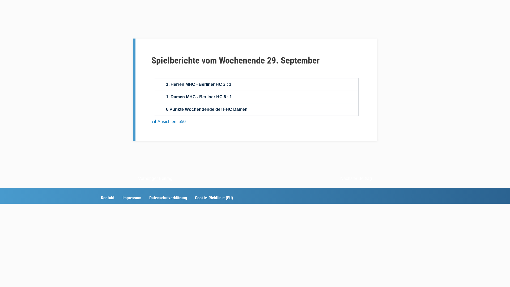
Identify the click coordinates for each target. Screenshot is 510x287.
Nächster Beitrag (358, 178)
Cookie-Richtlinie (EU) (214, 197)
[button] (256, 84)
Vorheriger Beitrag (152, 178)
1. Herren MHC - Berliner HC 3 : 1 (198, 84)
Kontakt (107, 197)
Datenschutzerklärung (168, 197)
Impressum (131, 197)
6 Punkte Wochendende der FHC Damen (207, 109)
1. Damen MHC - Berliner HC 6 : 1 (199, 97)
